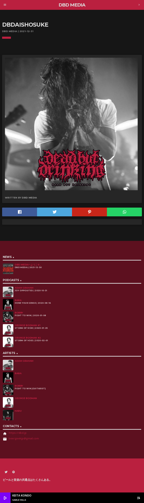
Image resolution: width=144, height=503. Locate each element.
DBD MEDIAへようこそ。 (28, 264)
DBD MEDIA (29, 197)
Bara (18, 300)
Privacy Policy (13, 484)
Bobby (19, 312)
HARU (18, 411)
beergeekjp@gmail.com (24, 438)
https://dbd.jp (18, 432)
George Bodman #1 (27, 325)
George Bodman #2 (28, 337)
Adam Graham (24, 287)
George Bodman (26, 398)
